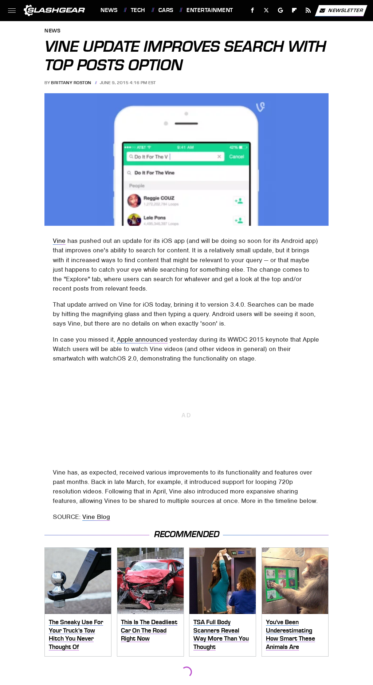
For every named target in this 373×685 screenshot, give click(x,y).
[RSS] (308, 10)
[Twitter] (266, 10)
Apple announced (142, 339)
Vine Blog (96, 517)
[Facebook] (252, 10)
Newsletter (345, 10)
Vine (59, 241)
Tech (138, 10)
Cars (165, 10)
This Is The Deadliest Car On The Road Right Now (149, 630)
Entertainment (209, 10)
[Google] (280, 10)
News (109, 10)
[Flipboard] (294, 10)
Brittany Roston (71, 82)
